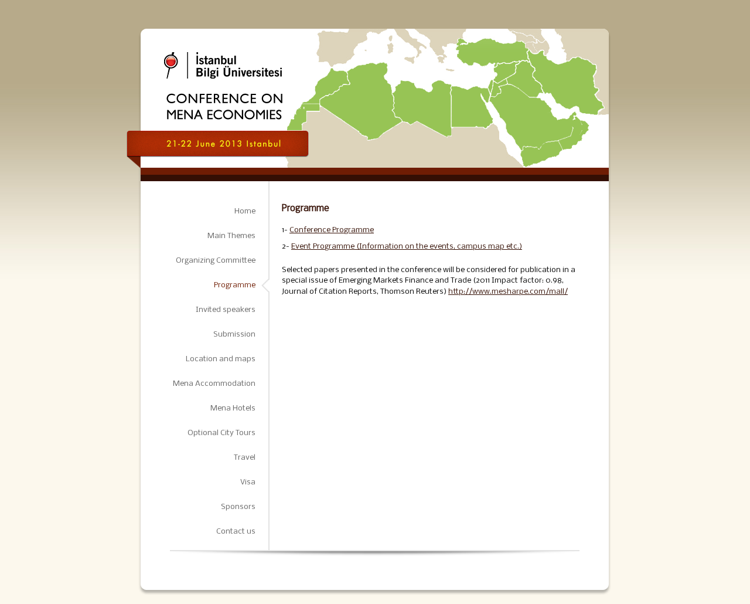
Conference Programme (331, 230)
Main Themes (231, 236)
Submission (234, 334)
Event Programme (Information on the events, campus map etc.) (406, 246)
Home (244, 211)
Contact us (235, 531)
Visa (247, 482)
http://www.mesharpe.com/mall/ (508, 292)
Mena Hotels (232, 408)
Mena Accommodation (214, 384)
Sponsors (238, 507)
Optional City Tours (221, 433)
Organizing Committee (215, 260)
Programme (234, 285)
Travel (244, 458)
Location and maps (220, 359)
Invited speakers (225, 310)
